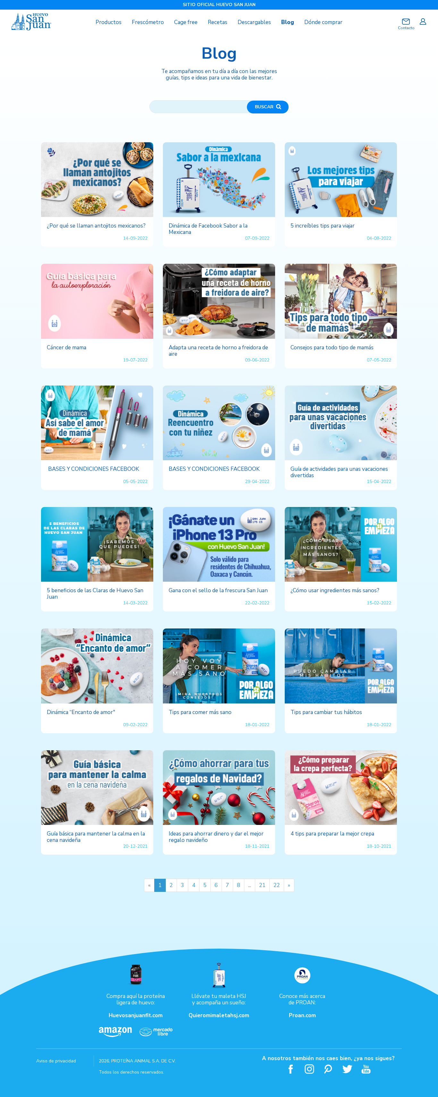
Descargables (254, 22)
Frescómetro (148, 22)
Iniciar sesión (422, 21)
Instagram (309, 1069)
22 (277, 885)
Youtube (366, 1069)
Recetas (217, 22)
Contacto (406, 27)
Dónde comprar (323, 22)
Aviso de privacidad (56, 1061)
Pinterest (328, 1069)
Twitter (347, 1069)
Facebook (290, 1069)
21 (262, 885)
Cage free (186, 22)
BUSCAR (264, 107)
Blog (287, 22)
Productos (109, 22)
